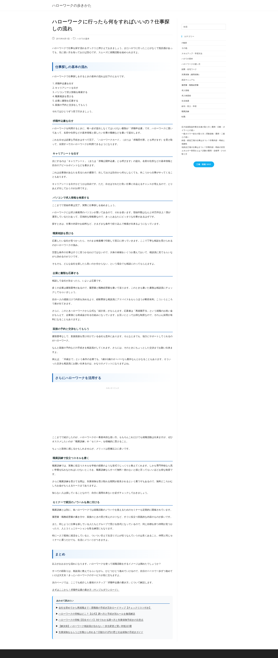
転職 (183, 116)
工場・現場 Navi (203, 164)
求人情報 (185, 90)
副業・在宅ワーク (189, 69)
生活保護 (185, 100)
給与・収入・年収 (189, 106)
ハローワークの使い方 (191, 64)
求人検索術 (186, 95)
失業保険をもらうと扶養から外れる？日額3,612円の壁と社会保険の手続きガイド (101, 632)
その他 (184, 48)
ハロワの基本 (83, 38)
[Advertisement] (112, 410)
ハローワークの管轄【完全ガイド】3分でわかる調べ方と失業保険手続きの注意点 (101, 619)
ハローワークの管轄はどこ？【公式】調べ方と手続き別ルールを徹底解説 (97, 613)
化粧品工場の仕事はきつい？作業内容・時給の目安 (203, 147)
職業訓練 (185, 111)
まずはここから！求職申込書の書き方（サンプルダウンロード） (85, 589)
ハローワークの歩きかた (72, 5)
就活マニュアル (188, 79)
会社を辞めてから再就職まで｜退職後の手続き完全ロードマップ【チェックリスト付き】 (105, 607)
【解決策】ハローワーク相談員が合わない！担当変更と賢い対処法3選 (95, 626)
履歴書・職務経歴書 (190, 85)
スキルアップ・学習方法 (192, 53)
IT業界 (184, 43)
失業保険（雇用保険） (191, 74)
